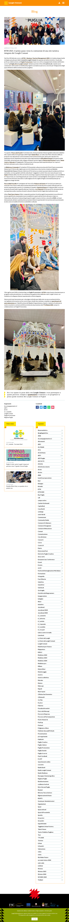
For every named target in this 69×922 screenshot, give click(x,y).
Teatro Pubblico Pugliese (50, 832)
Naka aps (50, 686)
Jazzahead (50, 607)
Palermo (50, 705)
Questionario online (50, 762)
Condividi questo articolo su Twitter (41, 407)
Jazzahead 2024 (50, 610)
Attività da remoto (50, 467)
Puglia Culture (50, 745)
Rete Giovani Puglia (50, 787)
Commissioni (50, 517)
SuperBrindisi (50, 823)
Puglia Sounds (50, 750)
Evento (50, 565)
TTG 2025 (50, 837)
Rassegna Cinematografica (50, 776)
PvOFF (50, 759)
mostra (50, 674)
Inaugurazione (50, 596)
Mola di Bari (50, 669)
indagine (50, 599)
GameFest (50, 585)
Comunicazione (50, 534)
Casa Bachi (50, 509)
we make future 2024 (50, 860)
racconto (50, 764)
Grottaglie (50, 590)
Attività (50, 464)
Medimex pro (50, 663)
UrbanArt (50, 846)
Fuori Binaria (50, 579)
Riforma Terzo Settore (50, 792)
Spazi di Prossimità (50, 812)
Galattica (50, 582)
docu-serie (50, 556)
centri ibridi (50, 514)
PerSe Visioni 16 (50, 719)
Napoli (50, 689)
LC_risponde (50, 624)
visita (50, 854)
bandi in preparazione (50, 478)
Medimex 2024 (50, 660)
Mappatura (50, 649)
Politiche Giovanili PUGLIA (50, 731)
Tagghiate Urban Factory (50, 826)
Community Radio (50, 520)
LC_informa (50, 618)
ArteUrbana (50, 452)
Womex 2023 (50, 871)
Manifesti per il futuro (50, 646)
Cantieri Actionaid (50, 503)
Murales (50, 680)
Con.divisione (50, 537)
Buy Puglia (50, 495)
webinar (50, 866)
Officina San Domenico (50, 694)
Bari (50, 481)
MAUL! (50, 652)
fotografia (50, 576)
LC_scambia (50, 627)
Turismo (50, 840)
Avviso (50, 472)
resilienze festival (50, 784)
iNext (50, 601)
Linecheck (50, 635)
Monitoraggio (50, 672)
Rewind (50, 790)
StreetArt (50, 821)
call (50, 497)
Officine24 (50, 697)
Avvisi (50, 469)
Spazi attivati (50, 809)
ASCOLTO (50, 461)
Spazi (50, 807)
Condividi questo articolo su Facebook (37, 407)
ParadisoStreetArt (50, 708)
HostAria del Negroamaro (50, 593)
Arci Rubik (50, 447)
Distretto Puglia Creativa (50, 554)
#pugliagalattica (50, 433)
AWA (50, 475)
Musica (50, 683)
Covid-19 (50, 545)
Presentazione (50, 733)
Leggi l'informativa (16, 913)
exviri (50, 568)
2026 (50, 436)
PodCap (50, 722)
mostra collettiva (50, 677)
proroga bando (50, 736)
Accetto (34, 919)
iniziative (50, 604)
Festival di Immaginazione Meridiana (50, 570)
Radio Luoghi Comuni (50, 770)
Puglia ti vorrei (50, 753)
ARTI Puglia (50, 458)
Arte (50, 450)
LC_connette (7, 411)
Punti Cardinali (50, 756)
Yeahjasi (50, 880)
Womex (50, 868)
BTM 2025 (50, 492)
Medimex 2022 (50, 655)
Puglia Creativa (50, 742)
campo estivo (50, 500)
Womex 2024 (50, 874)
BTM (5, 410)
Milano (50, 666)
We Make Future (50, 857)
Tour (50, 835)
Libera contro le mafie (50, 632)
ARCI (50, 444)
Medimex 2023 (50, 658)
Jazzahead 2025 (50, 613)
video (50, 851)
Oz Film (50, 700)
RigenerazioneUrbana (50, 795)
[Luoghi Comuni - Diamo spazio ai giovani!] (13, 3)
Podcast (50, 725)
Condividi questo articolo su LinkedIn (45, 407)
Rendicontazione (50, 781)
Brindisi (50, 486)
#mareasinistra (50, 430)
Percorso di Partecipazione (50, 717)
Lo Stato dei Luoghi (50, 638)
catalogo (50, 511)
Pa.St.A (50, 703)
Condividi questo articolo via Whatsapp (48, 407)
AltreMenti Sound (46, 158)
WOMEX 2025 (50, 877)
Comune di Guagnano (50, 526)
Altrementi (50, 441)
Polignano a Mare (50, 728)
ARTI (5, 408)
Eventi (50, 562)
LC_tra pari (50, 629)
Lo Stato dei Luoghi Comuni (50, 641)
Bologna (50, 483)
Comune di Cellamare (50, 523)
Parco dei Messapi (50, 711)
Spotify (50, 815)
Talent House (50, 829)
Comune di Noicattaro (50, 528)
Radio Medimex (50, 773)
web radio (50, 863)
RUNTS (50, 798)
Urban (50, 843)
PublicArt (50, 739)
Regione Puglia (8, 417)
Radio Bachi (50, 767)
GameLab (50, 587)
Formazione (50, 573)
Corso (50, 542)
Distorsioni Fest (50, 551)
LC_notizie (50, 621)
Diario (50, 548)
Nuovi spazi (50, 691)
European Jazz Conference (50, 559)
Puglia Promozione (9, 415)
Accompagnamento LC (10, 406)
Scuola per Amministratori (50, 801)
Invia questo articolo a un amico (52, 407)
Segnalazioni (50, 804)
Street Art (50, 818)
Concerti (50, 540)
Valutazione (50, 849)
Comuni (50, 531)
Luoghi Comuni (8, 413)
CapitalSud (50, 506)
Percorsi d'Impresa (50, 714)
